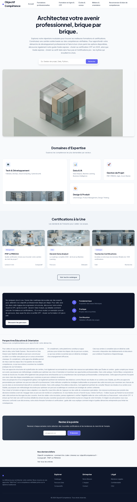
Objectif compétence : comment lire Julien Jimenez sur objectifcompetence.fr (67, 455)
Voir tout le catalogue (68, 277)
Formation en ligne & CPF (66, 4)
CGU (112, 486)
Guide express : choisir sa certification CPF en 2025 (78, 47)
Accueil (31, 4)
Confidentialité (116, 482)
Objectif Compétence (11, 4)
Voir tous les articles (45, 462)
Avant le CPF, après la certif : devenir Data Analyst (25, 308)
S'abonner (74, 433)
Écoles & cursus (82, 4)
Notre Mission (87, 479)
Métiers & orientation (96, 4)
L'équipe (86, 482)
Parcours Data (59, 482)
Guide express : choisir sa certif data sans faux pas (53, 50)
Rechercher (91, 61)
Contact (85, 486)
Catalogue (57, 479)
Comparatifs (58, 486)
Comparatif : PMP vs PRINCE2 (49, 458)
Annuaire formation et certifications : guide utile (55, 400)
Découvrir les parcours (17, 322)
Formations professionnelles (43, 4)
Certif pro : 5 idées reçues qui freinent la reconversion (114, 393)
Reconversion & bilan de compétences (118, 4)
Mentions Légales (117, 479)
